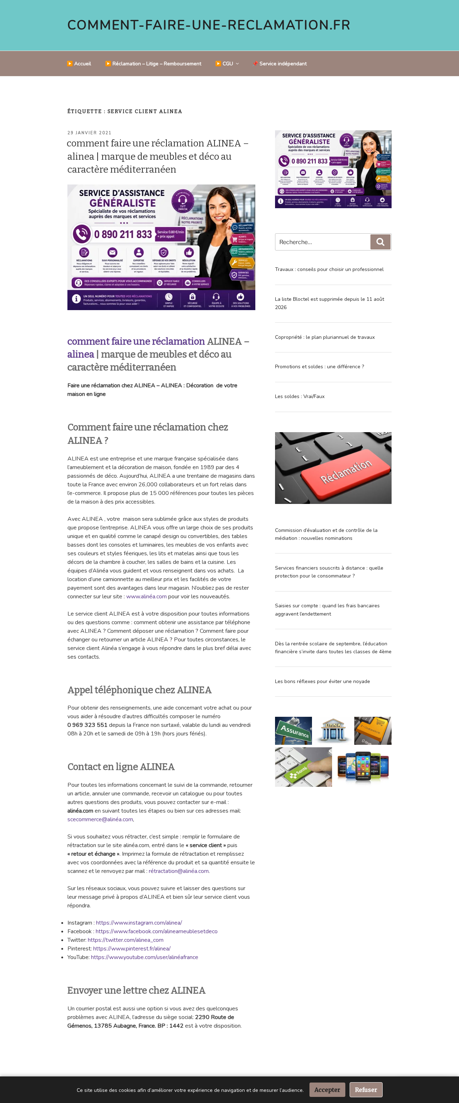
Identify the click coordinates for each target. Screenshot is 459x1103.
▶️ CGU (224, 63)
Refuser (366, 1089)
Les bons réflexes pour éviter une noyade (322, 681)
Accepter (327, 1089)
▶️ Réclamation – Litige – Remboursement (153, 63)
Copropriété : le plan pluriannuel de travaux (325, 337)
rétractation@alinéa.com (179, 871)
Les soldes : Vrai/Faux (300, 396)
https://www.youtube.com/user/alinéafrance (144, 957)
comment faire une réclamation (136, 341)
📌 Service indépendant (279, 63)
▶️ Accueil (79, 63)
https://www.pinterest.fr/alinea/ (132, 949)
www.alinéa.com (146, 596)
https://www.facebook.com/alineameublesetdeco (157, 931)
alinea (80, 354)
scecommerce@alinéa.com (100, 819)
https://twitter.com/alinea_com (126, 940)
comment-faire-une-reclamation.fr (209, 25)
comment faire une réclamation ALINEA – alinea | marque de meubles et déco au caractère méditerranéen (158, 156)
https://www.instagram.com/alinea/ (139, 923)
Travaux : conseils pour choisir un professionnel (329, 269)
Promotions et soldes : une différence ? (319, 366)
